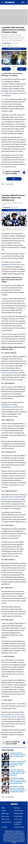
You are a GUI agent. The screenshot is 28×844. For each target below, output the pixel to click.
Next (21, 69)
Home (3, 184)
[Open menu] (2, 2)
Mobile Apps (5, 813)
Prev (6, 69)
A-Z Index (4, 827)
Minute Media (10, 831)
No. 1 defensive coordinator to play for (13, 93)
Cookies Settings (19, 827)
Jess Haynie (6, 207)
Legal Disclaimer (6, 822)
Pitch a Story (5, 816)
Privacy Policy (18, 816)
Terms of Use (5, 819)
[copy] (11, 46)
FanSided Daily (18, 813)
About (3, 808)
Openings (17, 808)
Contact (3, 810)
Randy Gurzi (6, 43)
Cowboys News (10, 184)
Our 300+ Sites (18, 810)
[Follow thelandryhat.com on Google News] (24, 172)
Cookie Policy (18, 819)
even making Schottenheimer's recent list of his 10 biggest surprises (13, 407)
